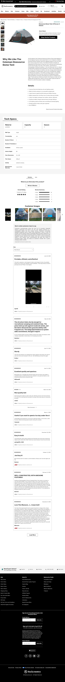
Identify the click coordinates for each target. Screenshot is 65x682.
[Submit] (15, 6)
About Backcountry (26, 579)
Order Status (3, 584)
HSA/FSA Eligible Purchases (7, 604)
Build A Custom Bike (5, 593)
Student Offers (25, 595)
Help (2, 577)
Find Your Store (60, 1)
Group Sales (3, 597)
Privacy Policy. (37, 637)
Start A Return (4, 588)
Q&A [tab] (36, 177)
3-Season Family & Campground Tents (32, 19)
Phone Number (26, 640)
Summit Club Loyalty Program (29, 581)
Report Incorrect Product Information (54, 109)
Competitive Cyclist (48, 579)
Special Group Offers (26, 602)
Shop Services (25, 590)
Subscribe (39, 620)
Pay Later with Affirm (5, 595)
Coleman (41, 22)
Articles (24, 586)
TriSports (46, 590)
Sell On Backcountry (26, 597)
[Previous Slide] (15, 2)
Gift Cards (3, 600)
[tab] (10, 119)
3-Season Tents (19, 19)
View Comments (31, 407)
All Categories (25, 604)
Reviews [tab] (30, 177)
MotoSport (46, 584)
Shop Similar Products (48, 37)
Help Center (3, 579)
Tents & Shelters (11, 19)
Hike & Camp (3, 19)
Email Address (25, 617)
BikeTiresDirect (47, 586)
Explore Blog (25, 584)
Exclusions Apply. (25, 631)
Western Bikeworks (48, 588)
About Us (24, 577)
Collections (24, 600)
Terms (33, 637)
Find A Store (3, 581)
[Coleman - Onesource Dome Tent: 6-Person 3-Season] (2, 23)
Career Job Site (25, 588)
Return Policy (4, 586)
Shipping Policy (4, 590)
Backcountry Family (48, 577)
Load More (32, 535)
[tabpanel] (32, 145)
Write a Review (32, 185)
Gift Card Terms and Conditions (8, 602)
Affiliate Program (26, 593)
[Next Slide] (50, 2)
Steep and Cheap (47, 581)
